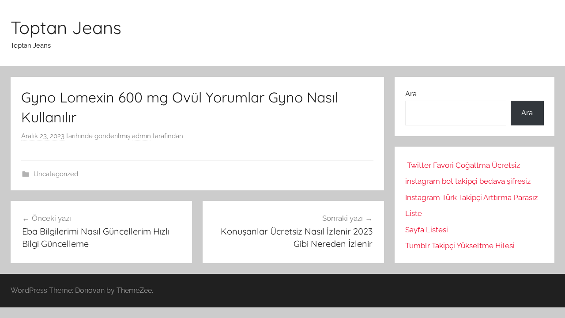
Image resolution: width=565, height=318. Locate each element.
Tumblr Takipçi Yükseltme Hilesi (460, 245)
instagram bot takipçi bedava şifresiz (468, 181)
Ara (411, 93)
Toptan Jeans (66, 27)
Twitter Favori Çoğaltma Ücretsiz (463, 165)
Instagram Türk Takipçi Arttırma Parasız (471, 197)
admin (141, 136)
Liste (413, 213)
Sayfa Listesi (426, 229)
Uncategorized (56, 174)
